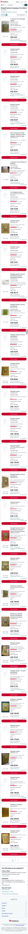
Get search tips (5, 889)
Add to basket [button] (14, 44)
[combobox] (15, 5)
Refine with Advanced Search (9, 12)
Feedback (26, 332)
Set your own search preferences (10, 894)
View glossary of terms (7, 891)
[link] (26, 12)
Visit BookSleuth (6, 885)
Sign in (22, 2)
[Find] (26, 5)
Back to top (14, 899)
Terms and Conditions (20, 925)
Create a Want (5, 876)
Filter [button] (5, 14)
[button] (23, 5)
